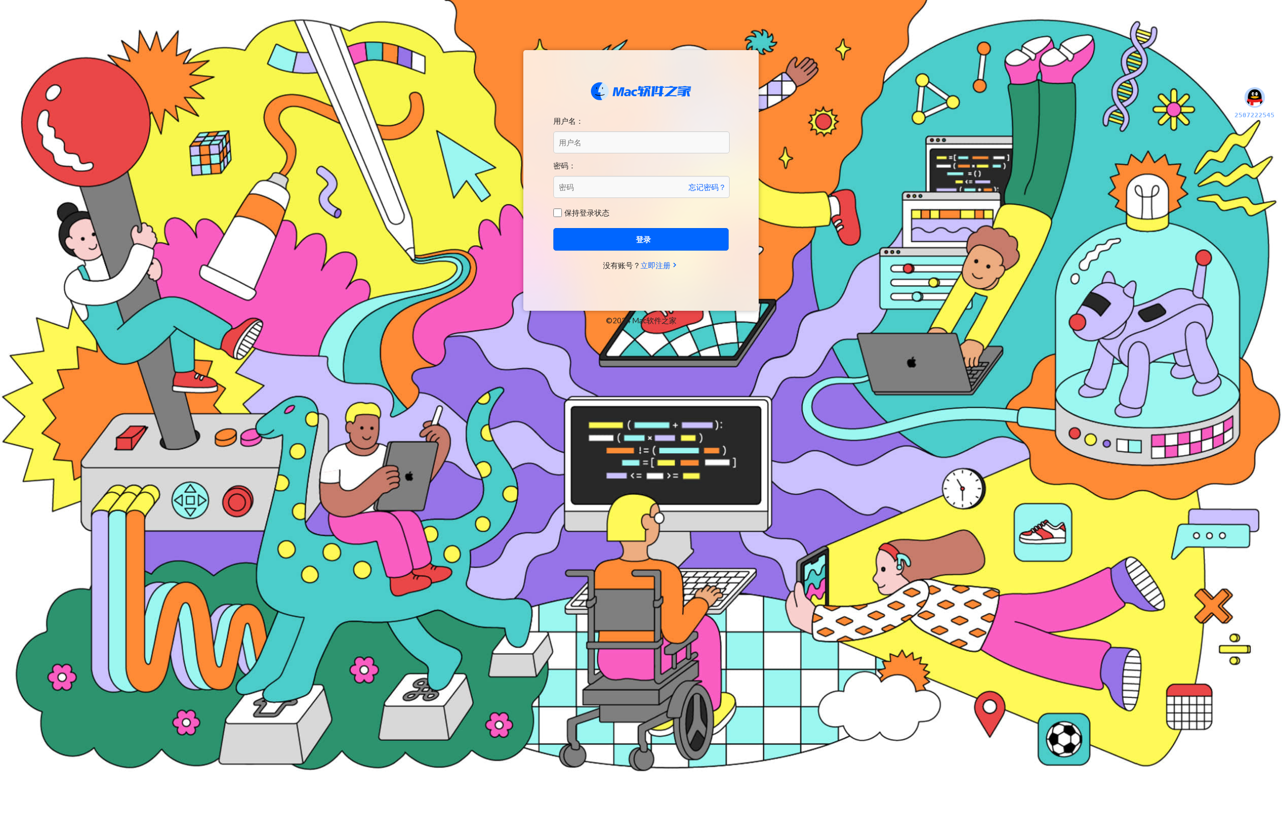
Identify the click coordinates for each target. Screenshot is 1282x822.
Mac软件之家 (641, 91)
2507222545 (1254, 115)
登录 (643, 239)
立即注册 (655, 265)
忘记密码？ (707, 186)
